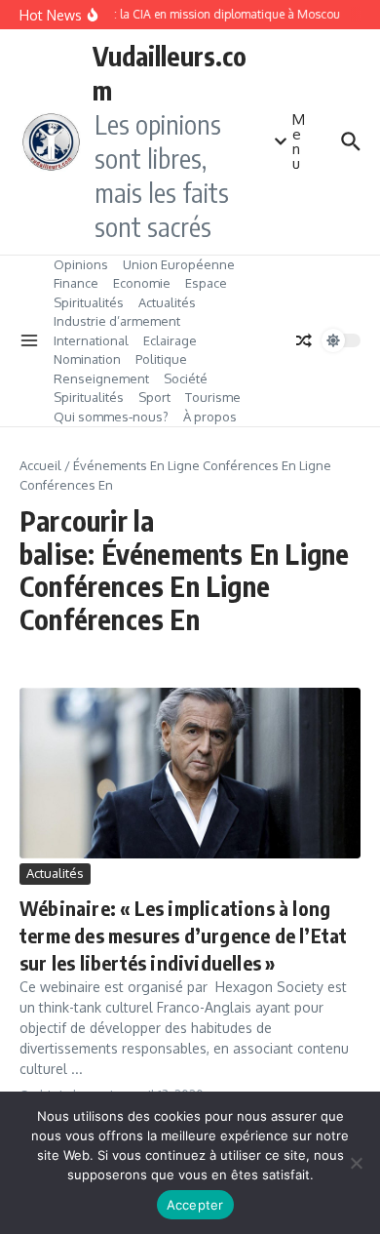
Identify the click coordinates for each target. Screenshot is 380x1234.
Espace (206, 283)
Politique (161, 359)
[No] (355, 1163)
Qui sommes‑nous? (111, 416)
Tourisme (213, 397)
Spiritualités (89, 302)
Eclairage (170, 340)
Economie (142, 283)
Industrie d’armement (117, 321)
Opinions (81, 264)
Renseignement (101, 378)
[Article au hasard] (304, 340)
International (91, 340)
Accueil (40, 465)
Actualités (167, 302)
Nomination (87, 359)
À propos (210, 416)
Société (186, 378)
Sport (154, 397)
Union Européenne (179, 264)
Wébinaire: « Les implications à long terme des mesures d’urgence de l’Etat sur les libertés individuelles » (183, 935)
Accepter (195, 1205)
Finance (76, 283)
